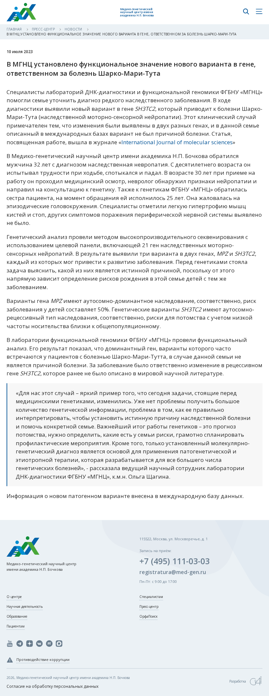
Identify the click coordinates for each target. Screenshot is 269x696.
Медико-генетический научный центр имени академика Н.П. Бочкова (137, 12)
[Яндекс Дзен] (29, 643)
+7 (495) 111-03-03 (174, 561)
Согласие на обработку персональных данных (52, 686)
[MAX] (59, 643)
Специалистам (151, 596)
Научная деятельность (25, 606)
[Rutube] (49, 643)
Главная (15, 29)
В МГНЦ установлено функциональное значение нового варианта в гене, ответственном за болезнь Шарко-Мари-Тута (121, 34)
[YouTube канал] (10, 643)
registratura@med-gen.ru (172, 572)
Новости (74, 29)
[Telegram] (19, 643)
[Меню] (259, 12)
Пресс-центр (44, 29)
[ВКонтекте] (39, 643)
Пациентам (16, 626)
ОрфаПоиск (148, 616)
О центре (14, 596)
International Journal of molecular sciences (177, 142)
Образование (17, 616)
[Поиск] (246, 12)
